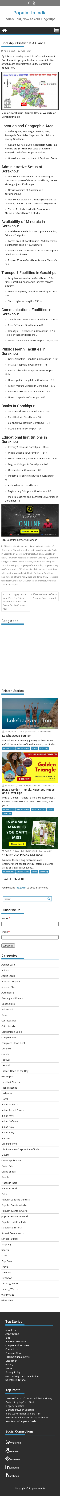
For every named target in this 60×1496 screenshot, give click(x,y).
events (5, 1054)
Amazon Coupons (10, 981)
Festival (5, 1059)
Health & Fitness (10, 1082)
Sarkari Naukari (9, 1238)
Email (5, 931)
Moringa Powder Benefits (19, 1409)
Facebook (13, 1475)
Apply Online (12, 1333)
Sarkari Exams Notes (12, 1233)
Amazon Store (9, 987)
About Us (10, 1330)
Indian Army (7, 1115)
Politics (5, 1194)
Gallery (9, 1364)
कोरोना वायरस (7, 1300)
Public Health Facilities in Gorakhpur (37, 573)
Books (4, 1015)
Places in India (23, 748)
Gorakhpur (22, 546)
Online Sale (7, 1166)
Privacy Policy (12, 1372)
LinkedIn (14, 1467)
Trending (44, 748)
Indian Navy (7, 1126)
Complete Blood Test (13, 1042)
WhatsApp (15, 1442)
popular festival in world (14, 1216)
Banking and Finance (12, 998)
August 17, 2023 (12, 850)
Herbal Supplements (18, 1356)
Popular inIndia (29, 731)
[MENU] (56, 30)
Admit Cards (8, 975)
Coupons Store (13, 1353)
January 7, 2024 (11, 731)
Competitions (8, 1037)
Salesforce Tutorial (11, 1227)
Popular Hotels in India (13, 1221)
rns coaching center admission (22, 1376)
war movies (7, 1294)
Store (4, 1255)
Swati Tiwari (25, 51)
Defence (6, 1048)
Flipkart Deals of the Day (14, 1070)
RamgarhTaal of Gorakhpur (13, 577)
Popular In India (30, 13)
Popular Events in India (14, 1205)
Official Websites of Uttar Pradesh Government (44, 596)
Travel (34, 748)
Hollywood (7, 1093)
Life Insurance (9, 1143)
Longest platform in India (31, 565)
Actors (5, 970)
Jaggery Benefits (14, 1405)
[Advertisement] (30, 655)
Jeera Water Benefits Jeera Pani (22, 1413)
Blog (7, 1337)
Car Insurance (8, 1020)
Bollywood (7, 1009)
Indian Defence (9, 1121)
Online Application (11, 1160)
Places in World (38, 809)
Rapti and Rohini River (37, 577)
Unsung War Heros (12, 1289)
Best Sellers (8, 1003)
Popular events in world (14, 1210)
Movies (5, 1154)
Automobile (7, 992)
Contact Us (11, 1349)
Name (5, 918)
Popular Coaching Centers (15, 1199)
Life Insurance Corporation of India (20, 1149)
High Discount (9, 1087)
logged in (21, 887)
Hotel (4, 1098)
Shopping (6, 1244)
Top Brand (7, 1261)
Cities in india (10, 546)
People (5, 1177)
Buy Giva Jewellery (15, 1341)
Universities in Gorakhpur (34, 580)
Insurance (6, 1138)
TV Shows (6, 1277)
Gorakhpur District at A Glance (29, 554)
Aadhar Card (8, 964)
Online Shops (8, 1171)
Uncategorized (9, 1283)
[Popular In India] (4, 30)
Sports (5, 1249)
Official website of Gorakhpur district (35, 569)
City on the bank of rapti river (26, 550)
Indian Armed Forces (12, 1110)
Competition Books (11, 1031)
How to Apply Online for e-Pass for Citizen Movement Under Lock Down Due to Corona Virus (15, 601)
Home (8, 1368)
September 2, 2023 (13, 785)
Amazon (14, 1451)
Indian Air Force (9, 1104)
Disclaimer (11, 1360)
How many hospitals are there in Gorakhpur (27, 557)
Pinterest (15, 1459)
